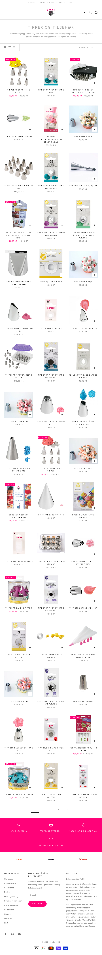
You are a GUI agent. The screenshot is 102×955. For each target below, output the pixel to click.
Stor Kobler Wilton (51, 282)
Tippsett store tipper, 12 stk (19, 187)
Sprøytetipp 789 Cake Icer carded (19, 283)
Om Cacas (8, 879)
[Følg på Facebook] (5, 934)
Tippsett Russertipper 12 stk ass (51, 562)
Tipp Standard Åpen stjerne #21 (51, 656)
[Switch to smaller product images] (9, 47)
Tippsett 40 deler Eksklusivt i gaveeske (83, 91)
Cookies (7, 914)
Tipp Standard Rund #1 (51, 515)
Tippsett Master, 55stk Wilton (18, 376)
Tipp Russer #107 (18, 701)
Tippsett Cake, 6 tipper (18, 608)
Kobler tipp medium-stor (19, 561)
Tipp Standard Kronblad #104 (19, 329)
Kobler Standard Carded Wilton (83, 376)
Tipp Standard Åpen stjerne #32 (83, 423)
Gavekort (8, 918)
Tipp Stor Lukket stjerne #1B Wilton (51, 702)
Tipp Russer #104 (18, 422)
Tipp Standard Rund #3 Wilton (19, 656)
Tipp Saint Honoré (83, 701)
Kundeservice (10, 883)
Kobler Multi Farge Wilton (83, 516)
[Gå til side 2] (67, 810)
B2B (6, 923)
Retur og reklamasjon (13, 901)
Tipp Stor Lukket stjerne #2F (19, 749)
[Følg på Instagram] (12, 934)
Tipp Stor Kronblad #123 (83, 328)
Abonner (37, 904)
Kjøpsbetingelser (11, 905)
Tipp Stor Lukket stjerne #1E (51, 423)
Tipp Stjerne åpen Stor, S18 (51, 749)
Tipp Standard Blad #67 (18, 137)
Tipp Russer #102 (83, 468)
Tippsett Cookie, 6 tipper (18, 795)
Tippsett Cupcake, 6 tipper (18, 91)
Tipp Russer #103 (83, 282)
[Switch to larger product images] (5, 47)
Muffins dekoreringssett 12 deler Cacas (51, 139)
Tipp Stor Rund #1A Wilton (51, 796)
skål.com (90, 926)
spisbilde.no (79, 926)
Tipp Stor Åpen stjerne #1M (51, 91)
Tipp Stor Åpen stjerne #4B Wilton (51, 609)
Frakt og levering (11, 896)
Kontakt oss (9, 888)
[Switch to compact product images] (14, 47)
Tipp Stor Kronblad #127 (83, 608)
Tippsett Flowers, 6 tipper (51, 469)
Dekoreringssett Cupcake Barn (19, 516)
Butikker (7, 892)
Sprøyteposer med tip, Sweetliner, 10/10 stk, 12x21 (19, 235)
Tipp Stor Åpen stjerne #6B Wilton (51, 187)
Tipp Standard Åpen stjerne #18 (18, 469)
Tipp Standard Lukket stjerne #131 (83, 562)
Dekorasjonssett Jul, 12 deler (83, 749)
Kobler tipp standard (51, 328)
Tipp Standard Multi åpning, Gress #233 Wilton (83, 235)
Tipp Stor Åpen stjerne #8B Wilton (51, 376)
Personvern (9, 910)
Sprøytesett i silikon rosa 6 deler (83, 656)
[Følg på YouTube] (19, 934)
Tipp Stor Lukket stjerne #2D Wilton (51, 233)
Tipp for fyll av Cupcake (83, 186)
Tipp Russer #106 (83, 137)
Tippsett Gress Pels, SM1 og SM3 (83, 796)
